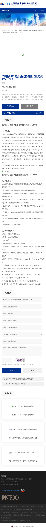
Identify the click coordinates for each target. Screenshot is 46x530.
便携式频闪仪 (25, 30)
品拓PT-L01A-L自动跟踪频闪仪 (23, 415)
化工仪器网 (13, 509)
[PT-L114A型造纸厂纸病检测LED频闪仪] (23, 429)
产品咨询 (10, 106)
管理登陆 (19, 509)
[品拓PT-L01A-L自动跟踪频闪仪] (23, 406)
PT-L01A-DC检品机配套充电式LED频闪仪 (21, 379)
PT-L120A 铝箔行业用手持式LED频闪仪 (23, 461)
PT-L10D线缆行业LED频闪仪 (17, 384)
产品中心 (17, 30)
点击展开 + (39, 113)
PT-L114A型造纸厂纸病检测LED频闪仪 (23, 438)
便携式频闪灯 (34, 30)
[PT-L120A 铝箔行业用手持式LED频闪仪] (23, 453)
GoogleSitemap (27, 509)
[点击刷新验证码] (19, 360)
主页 (12, 30)
